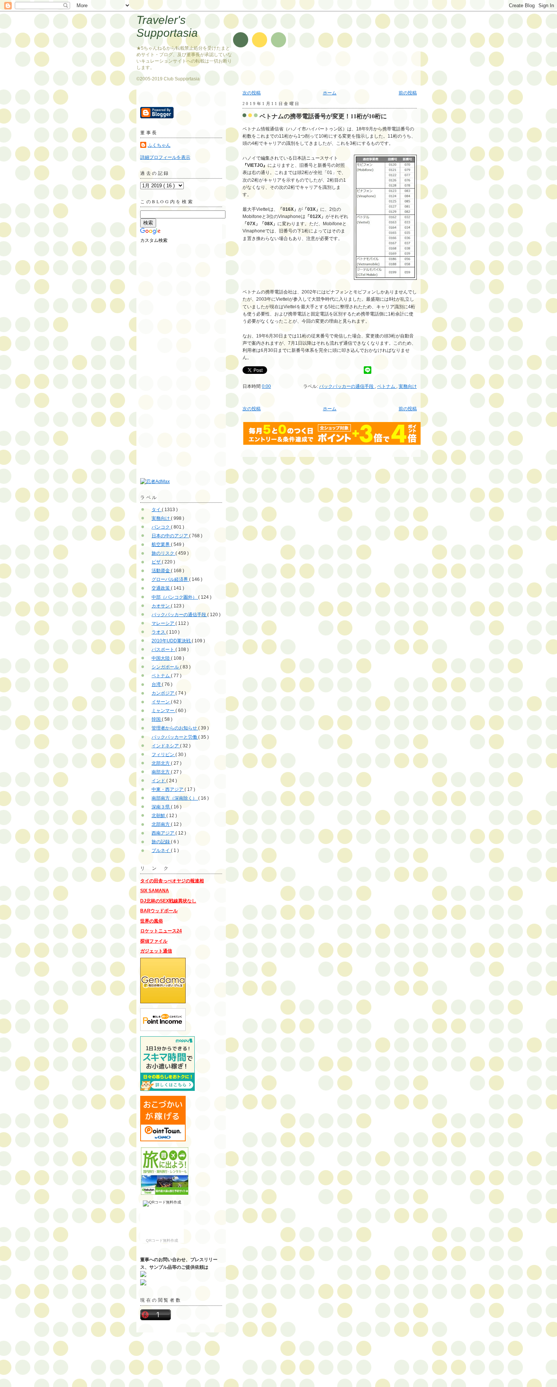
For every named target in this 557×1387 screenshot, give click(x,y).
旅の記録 (161, 841)
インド (159, 780)
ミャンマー (163, 710)
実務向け (408, 386)
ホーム (329, 93)
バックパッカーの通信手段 (347, 386)
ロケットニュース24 (161, 931)
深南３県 (161, 807)
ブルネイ (161, 850)
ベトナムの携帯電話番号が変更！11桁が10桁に (323, 116)
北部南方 (161, 824)
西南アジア (163, 833)
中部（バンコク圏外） (175, 597)
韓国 (157, 719)
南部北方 (161, 772)
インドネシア (166, 745)
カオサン (161, 606)
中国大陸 (161, 658)
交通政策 (161, 588)
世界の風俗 (151, 921)
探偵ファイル (153, 941)
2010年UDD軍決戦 (172, 640)
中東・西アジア (168, 789)
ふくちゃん (159, 145)
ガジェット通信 (156, 951)
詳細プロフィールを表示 (165, 157)
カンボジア (163, 693)
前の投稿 (408, 93)
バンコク (161, 527)
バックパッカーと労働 (175, 737)
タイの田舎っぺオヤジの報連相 (172, 880)
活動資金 (161, 570)
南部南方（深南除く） (175, 798)
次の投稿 (252, 93)
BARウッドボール (159, 910)
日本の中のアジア (170, 535)
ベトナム (386, 386)
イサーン (161, 701)
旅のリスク (163, 553)
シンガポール (166, 667)
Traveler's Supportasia (167, 26)
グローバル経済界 (170, 579)
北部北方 (161, 763)
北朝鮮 (159, 815)
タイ (157, 509)
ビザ (157, 562)
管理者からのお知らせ (175, 728)
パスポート (163, 649)
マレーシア (163, 623)
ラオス (159, 632)
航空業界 (161, 544)
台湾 (157, 684)
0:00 (266, 386)
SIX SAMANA (154, 890)
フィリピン (163, 754)
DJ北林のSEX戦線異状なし (168, 901)
